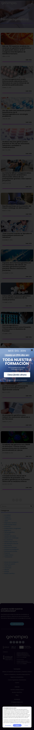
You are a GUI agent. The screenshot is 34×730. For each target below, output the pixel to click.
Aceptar (17, 725)
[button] (32, 350)
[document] (17, 365)
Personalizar (8, 725)
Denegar (26, 725)
